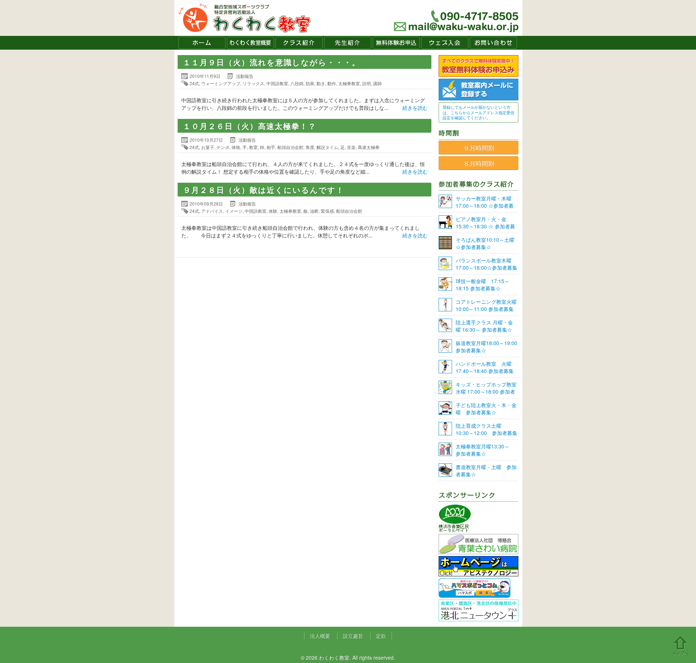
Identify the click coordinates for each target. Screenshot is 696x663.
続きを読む (415, 107)
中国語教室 (277, 83)
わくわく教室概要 (250, 43)
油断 (314, 211)
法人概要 (320, 635)
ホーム (201, 43)
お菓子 (207, 147)
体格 (236, 147)
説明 (366, 83)
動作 (331, 83)
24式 (194, 83)
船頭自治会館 (290, 147)
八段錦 (296, 83)
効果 (310, 83)
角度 (310, 147)
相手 (270, 147)
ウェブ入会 (444, 43)
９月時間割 (478, 147)
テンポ (222, 147)
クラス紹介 (299, 43)
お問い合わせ (493, 43)
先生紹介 (347, 43)
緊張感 (327, 211)
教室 (253, 147)
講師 (377, 83)
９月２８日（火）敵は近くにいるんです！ (263, 189)
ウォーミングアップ (220, 83)
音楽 (351, 147)
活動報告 (244, 76)
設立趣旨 (353, 635)
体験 (273, 211)
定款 (381, 635)
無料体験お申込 (396, 43)
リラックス (253, 83)
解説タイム (327, 147)
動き (320, 83)
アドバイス (212, 211)
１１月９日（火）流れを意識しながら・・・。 (271, 62)
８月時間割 (478, 163)
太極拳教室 (349, 83)
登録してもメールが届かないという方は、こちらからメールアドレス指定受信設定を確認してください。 (478, 112)
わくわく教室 (244, 18)
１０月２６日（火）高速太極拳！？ (249, 125)
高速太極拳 (369, 147)
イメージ (234, 211)
